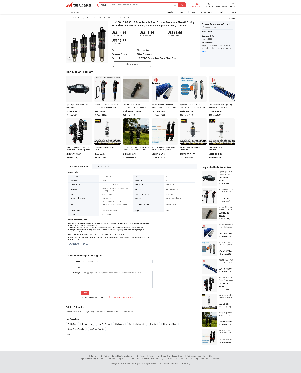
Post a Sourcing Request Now (121, 297)
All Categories (74, 12)
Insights (209, 356)
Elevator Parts (87, 324)
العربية (163, 359)
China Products (104, 356)
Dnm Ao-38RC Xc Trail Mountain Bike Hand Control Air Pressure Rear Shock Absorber (226, 190)
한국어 (169, 359)
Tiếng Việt (204, 359)
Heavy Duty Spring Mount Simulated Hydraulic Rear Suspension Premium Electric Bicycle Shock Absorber (226, 331)
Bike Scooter (119, 324)
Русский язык (129, 359)
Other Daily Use (127, 312)
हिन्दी (182, 359)
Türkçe (196, 359)
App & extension (206, 12)
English (95, 359)
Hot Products (93, 356)
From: (77, 261)
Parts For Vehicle (103, 324)
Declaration (174, 364)
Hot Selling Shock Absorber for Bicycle (226, 296)
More (204, 51)
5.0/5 (210, 31)
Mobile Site (201, 356)
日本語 (176, 359)
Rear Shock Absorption (137, 324)
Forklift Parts (72, 324)
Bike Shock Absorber (97, 329)
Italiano (138, 359)
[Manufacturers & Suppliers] (78, 4)
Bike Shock (154, 324)
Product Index (191, 356)
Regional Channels (178, 356)
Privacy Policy (185, 364)
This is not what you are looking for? (94, 297)
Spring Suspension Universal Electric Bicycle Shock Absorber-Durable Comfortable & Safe (226, 314)
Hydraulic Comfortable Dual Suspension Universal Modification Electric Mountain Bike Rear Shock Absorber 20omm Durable (226, 243)
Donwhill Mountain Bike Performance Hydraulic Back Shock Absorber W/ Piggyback (226, 208)
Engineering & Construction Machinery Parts (101, 312)
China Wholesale (141, 356)
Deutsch (146, 359)
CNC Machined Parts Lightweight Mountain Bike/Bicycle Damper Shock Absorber (226, 261)
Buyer (181, 12)
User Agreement (164, 364)
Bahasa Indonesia (215, 359)
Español (103, 359)
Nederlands (155, 359)
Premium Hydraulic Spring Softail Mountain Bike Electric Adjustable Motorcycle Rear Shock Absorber (226, 278)
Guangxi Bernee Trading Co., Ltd (216, 24)
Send (85, 293)
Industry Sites (165, 356)
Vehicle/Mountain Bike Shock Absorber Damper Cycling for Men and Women (226, 226)
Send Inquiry (132, 64)
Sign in (232, 6)
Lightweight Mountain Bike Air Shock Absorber (226, 173)
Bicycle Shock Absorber (76, 329)
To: (79, 267)
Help (193, 12)
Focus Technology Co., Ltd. (135, 364)
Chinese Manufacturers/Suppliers (122, 356)
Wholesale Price (154, 356)
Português (111, 359)
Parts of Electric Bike (73, 312)
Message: (76, 272)
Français (120, 359)
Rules (234, 12)
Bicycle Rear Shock (170, 324)
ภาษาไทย (189, 359)
